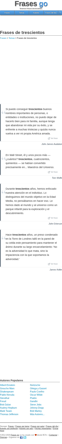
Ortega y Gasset (38, 388)
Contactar (53, 435)
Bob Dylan (5, 404)
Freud (3, 401)
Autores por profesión (9, 428)
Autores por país (26, 428)
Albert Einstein (7, 385)
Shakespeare (7, 391)
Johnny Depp (37, 408)
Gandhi (33, 401)
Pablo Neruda (7, 395)
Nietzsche (35, 385)
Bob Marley (36, 411)
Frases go (15, 435)
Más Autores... (37, 414)
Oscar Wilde (36, 395)
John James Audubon (52, 144)
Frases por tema (22, 426)
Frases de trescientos (22, 32)
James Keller (56, 269)
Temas (21, 13)
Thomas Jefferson (9, 414)
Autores (36, 13)
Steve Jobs (35, 404)
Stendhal (4, 398)
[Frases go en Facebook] (21, 437)
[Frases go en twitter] (24, 437)
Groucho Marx (7, 388)
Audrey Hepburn (8, 408)
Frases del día (50, 13)
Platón (33, 398)
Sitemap (3, 437)
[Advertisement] (31, 22)
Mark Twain (6, 411)
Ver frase (54, 138)
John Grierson (55, 223)
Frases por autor (37, 426)
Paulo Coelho (37, 391)
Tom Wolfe (57, 178)
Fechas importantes (43, 428)
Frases (7, 13)
